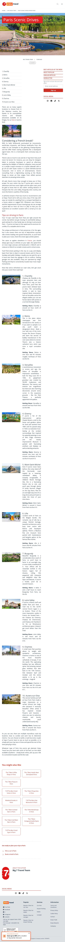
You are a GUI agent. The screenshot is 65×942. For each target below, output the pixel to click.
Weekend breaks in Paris (11, 801)
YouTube (7, 907)
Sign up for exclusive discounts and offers (53, 82)
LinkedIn (6, 917)
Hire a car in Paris (10, 851)
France (30, 240)
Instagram (7, 914)
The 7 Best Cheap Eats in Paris (32, 792)
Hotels (38, 912)
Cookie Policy (54, 913)
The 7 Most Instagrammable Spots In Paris (31, 821)
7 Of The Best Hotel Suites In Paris (11, 792)
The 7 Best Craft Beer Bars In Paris (11, 821)
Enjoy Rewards (54, 923)
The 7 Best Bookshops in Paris (32, 811)
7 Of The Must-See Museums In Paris (31, 801)
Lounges (39, 915)
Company (53, 926)
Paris (13, 120)
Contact (52, 916)
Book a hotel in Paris (11, 854)
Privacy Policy (54, 910)
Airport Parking (41, 908)
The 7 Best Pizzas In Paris (11, 783)
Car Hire (39, 905)
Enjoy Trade (53, 920)
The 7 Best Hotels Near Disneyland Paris (31, 773)
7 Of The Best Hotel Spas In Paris (11, 831)
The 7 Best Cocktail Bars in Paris (11, 811)
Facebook (7, 909)
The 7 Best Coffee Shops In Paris (11, 773)
